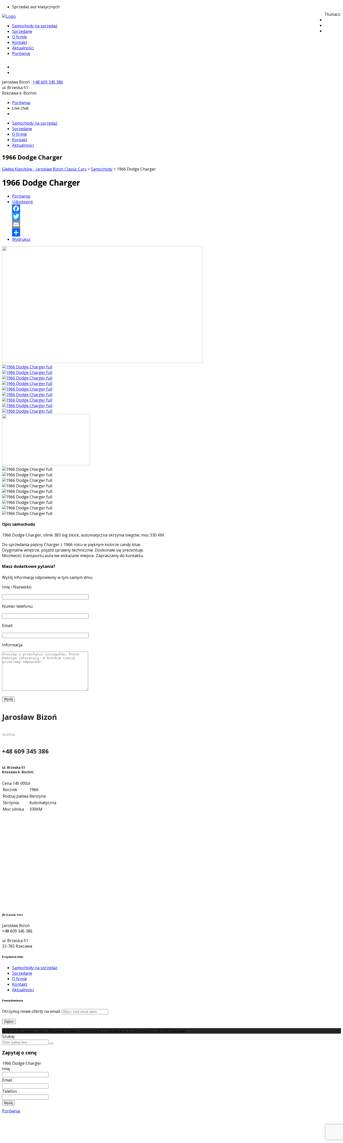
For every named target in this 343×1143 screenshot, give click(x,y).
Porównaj (21, 53)
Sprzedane (22, 31)
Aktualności (23, 48)
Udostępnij (22, 201)
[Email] (176, 224)
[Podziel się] (176, 232)
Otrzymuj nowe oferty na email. (31, 1011)
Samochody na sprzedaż (35, 26)
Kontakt (19, 42)
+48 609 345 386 (48, 82)
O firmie (19, 37)
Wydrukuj (21, 239)
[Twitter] (176, 216)
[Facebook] (176, 208)
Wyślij (8, 1103)
